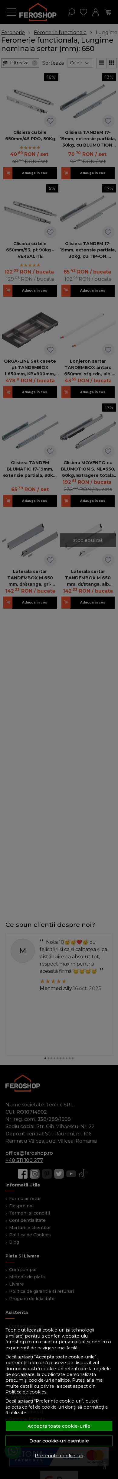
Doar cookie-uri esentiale (59, 1441)
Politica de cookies (25, 1392)
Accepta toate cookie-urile (59, 1426)
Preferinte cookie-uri (59, 1455)
